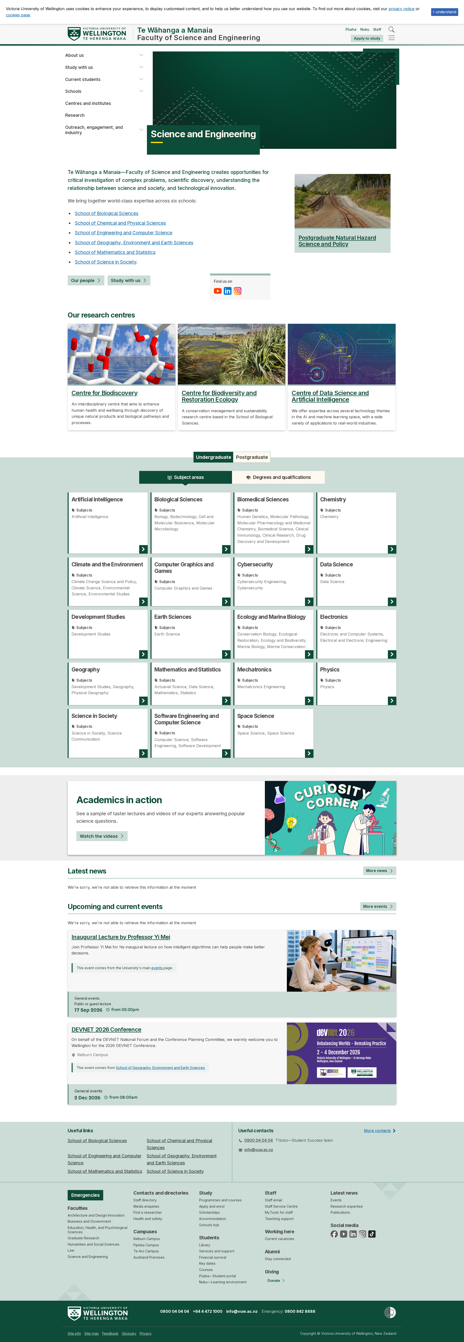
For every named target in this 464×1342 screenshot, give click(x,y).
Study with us (79, 67)
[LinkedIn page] (228, 291)
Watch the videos (99, 836)
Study (205, 1193)
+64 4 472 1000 (207, 1311)
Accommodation (212, 1219)
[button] (141, 55)
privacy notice (401, 8)
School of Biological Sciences (106, 213)
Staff (377, 29)
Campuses (145, 1231)
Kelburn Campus (146, 1239)
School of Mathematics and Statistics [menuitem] (105, 1171)
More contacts (377, 1130)
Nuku (364, 29)
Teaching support (279, 1219)
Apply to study (367, 38)
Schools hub (209, 1225)
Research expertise (347, 1206)
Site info (74, 1333)
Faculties (78, 1208)
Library (204, 1245)
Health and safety (147, 1219)
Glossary (129, 1333)
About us (74, 55)
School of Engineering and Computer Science (123, 233)
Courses (206, 1270)
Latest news (344, 1193)
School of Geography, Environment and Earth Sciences (134, 242)
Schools (73, 91)
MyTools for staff (279, 1212)
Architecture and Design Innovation (96, 1215)
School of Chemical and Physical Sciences (120, 223)
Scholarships (209, 1212)
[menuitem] (74, 1333)
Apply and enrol (212, 1206)
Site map (91, 1333)
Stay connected (278, 1259)
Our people (82, 280)
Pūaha (351, 29)
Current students (83, 79)
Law (71, 1250)
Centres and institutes (88, 103)
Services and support (216, 1251)
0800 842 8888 (300, 1311)
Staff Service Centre (281, 1206)
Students (209, 1238)
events (157, 968)
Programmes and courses (220, 1200)
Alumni (272, 1252)
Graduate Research (83, 1238)
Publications (340, 1212)
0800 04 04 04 (258, 1140)
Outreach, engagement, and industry (94, 130)
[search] (391, 30)
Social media (344, 1225)
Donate (274, 1280)
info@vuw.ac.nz (258, 1149)
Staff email (273, 1200)
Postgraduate (252, 457)
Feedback (110, 1333)
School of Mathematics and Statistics (115, 252)
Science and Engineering (88, 1257)
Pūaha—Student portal (217, 1276)
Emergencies (85, 1195)
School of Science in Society (105, 262)
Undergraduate (213, 457)
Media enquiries (146, 1206)
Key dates (207, 1263)
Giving (272, 1272)
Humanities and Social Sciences (93, 1244)
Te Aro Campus (146, 1251)
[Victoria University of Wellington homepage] (97, 34)
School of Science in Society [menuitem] (175, 1171)
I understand (444, 11)
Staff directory (145, 1200)
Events (336, 1200)
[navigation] (391, 38)
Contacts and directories (160, 1193)
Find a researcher (147, 1212)
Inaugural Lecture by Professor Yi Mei (121, 936)
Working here (279, 1231)
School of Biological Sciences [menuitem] (97, 1140)
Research (75, 115)
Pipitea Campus (146, 1245)
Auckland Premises (149, 1257)
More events (375, 906)
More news (376, 870)
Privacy (146, 1333)
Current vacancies (279, 1239)
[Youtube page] (218, 291)
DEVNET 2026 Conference (106, 1029)
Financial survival (212, 1257)
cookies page (18, 15)
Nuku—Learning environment (222, 1282)
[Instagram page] (238, 291)
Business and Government (89, 1221)
